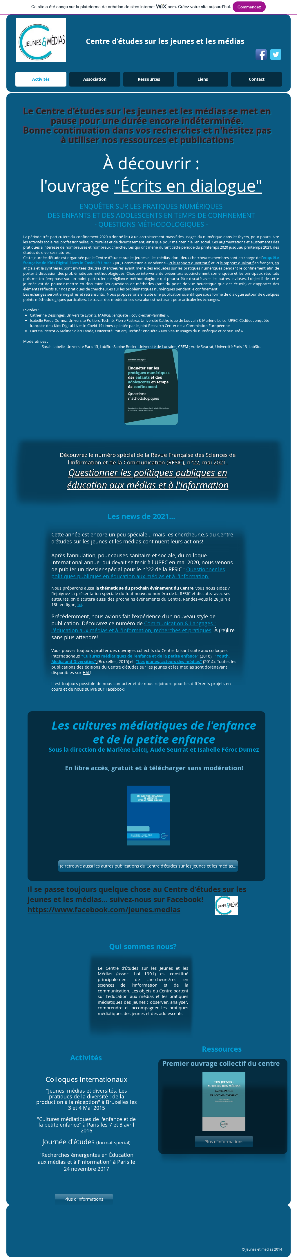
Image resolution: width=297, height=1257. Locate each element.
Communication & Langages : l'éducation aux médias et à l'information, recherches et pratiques (133, 627)
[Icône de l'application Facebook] (261, 54)
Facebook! (115, 689)
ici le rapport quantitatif (189, 262)
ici (79, 604)
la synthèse (51, 268)
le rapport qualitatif (237, 262)
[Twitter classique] (275, 54)
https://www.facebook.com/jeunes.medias (104, 909)
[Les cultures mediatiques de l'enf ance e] (148, 816)
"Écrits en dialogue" (188, 185)
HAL (86, 672)
